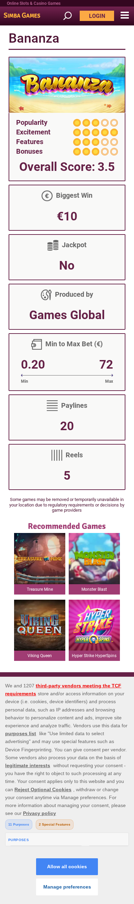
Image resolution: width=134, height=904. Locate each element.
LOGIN (97, 16)
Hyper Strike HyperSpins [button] (94, 655)
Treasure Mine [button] (40, 589)
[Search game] (71, 16)
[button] (124, 15)
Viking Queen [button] (39, 655)
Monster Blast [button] (94, 589)
